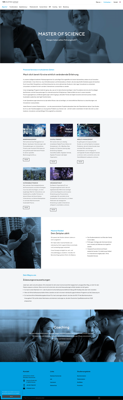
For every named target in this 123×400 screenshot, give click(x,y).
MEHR (26, 159)
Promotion (80, 385)
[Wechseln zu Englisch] (120, 3)
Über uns (98, 2)
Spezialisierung (23, 7)
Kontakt (116, 2)
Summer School (43, 7)
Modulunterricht (34, 7)
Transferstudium (14, 7)
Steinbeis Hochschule (55, 376)
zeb (51, 379)
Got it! (11, 396)
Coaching (54, 7)
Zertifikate (79, 382)
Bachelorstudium (81, 376)
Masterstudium (81, 379)
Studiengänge (107, 2)
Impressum (53, 382)
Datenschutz (53, 385)
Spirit (60, 7)
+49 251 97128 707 (31, 385)
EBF (50, 7)
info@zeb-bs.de (30, 388)
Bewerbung (66, 7)
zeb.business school (40, 398)
